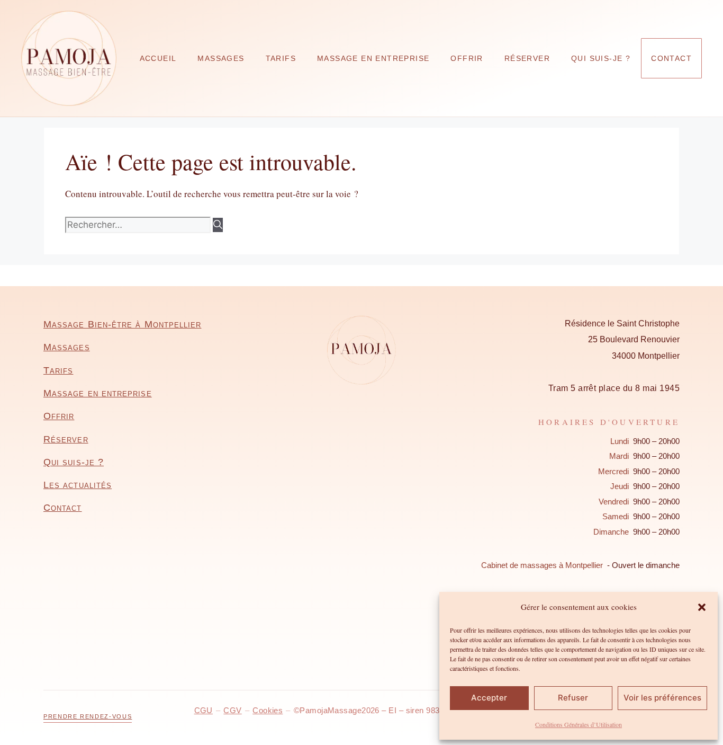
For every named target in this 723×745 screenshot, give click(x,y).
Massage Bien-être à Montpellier (122, 324)
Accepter (489, 698)
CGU (203, 710)
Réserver (527, 58)
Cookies (267, 710)
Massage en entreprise (373, 58)
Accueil (158, 58)
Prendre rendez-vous (87, 716)
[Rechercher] (218, 225)
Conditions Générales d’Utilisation (578, 724)
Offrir (466, 58)
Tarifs (281, 58)
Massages (220, 58)
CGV (232, 710)
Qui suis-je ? (600, 58)
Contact (671, 58)
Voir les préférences (662, 698)
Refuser (573, 698)
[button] (702, 607)
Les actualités (77, 485)
